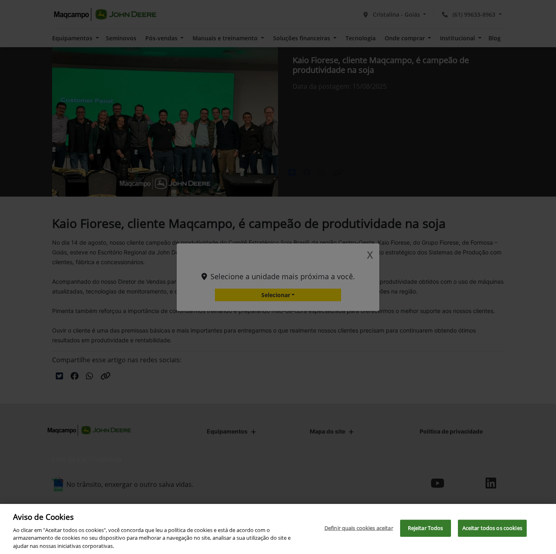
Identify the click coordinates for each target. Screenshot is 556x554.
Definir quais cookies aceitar (358, 528)
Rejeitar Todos (425, 528)
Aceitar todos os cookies (492, 528)
